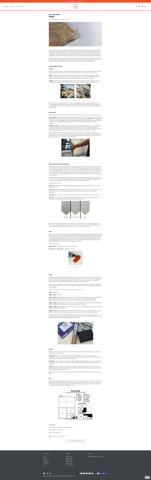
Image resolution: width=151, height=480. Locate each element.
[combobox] (138, 6)
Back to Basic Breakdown (76, 440)
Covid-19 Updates (70, 465)
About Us (45, 458)
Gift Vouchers (46, 461)
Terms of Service (69, 461)
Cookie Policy (69, 463)
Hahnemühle (55, 239)
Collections (46, 463)
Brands (45, 465)
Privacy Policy (69, 456)
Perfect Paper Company (60, 476)
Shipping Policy (69, 460)
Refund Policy (69, 458)
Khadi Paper (90, 117)
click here (63, 120)
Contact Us (45, 460)
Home (44, 456)
